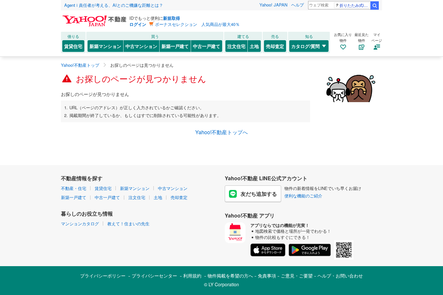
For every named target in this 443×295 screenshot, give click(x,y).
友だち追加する (259, 193)
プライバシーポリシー (103, 275)
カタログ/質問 (305, 46)
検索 (374, 5)
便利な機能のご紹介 (303, 196)
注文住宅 (236, 46)
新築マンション (105, 46)
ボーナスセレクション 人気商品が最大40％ (197, 24)
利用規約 (192, 275)
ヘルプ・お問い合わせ (340, 275)
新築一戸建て (175, 46)
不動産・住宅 (73, 188)
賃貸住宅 (73, 46)
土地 (254, 46)
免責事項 (267, 275)
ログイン (137, 24)
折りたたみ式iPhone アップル (355, 5)
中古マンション (141, 46)
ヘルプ (297, 5)
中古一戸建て (206, 46)
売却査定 (275, 46)
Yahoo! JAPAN (273, 5)
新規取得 (171, 18)
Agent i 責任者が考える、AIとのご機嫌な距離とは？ (113, 5)
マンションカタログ (80, 223)
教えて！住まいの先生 (128, 223)
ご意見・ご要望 (297, 275)
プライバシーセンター (154, 275)
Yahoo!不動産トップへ (221, 132)
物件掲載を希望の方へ (230, 275)
